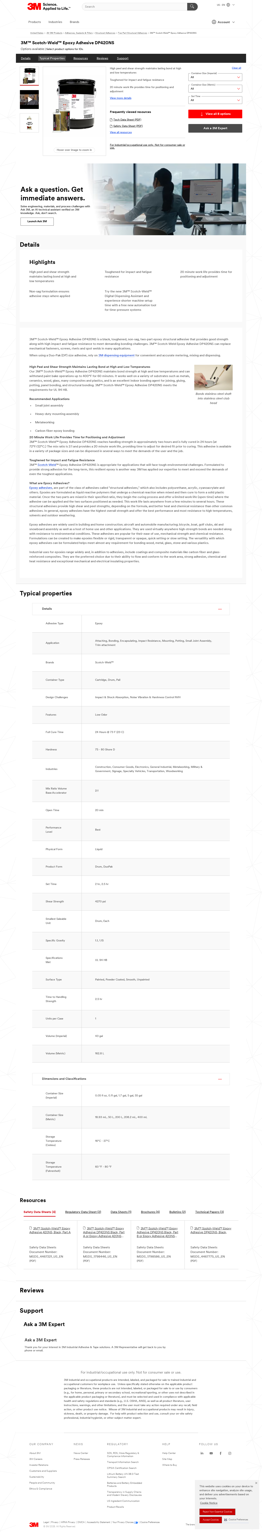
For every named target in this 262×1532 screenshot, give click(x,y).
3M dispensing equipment (116, 355)
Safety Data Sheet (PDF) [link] (128, 126)
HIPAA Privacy (68, 1522)
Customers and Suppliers (43, 1471)
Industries (55, 22)
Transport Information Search (123, 1462)
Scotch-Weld (47, 465)
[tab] (40, 1212)
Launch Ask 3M (37, 221)
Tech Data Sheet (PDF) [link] (127, 119)
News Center (81, 1453)
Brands (74, 22)
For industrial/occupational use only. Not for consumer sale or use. (147, 146)
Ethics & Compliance (40, 1489)
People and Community (42, 1483)
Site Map (167, 1459)
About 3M (34, 1453)
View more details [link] (120, 98)
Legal (46, 1522)
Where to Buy (169, 1465)
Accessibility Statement (98, 1522)
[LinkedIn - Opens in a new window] (202, 1453)
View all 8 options (218, 114)
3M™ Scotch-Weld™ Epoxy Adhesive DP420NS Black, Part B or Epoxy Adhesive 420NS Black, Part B (157, 1232)
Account (224, 22)
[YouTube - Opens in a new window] (211, 1453)
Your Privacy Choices (122, 1522)
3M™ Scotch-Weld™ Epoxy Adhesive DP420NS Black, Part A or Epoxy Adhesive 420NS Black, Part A (103, 1232)
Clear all (236, 68)
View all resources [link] (121, 132)
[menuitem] (26, 58)
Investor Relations (38, 1465)
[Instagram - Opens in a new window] (230, 1453)
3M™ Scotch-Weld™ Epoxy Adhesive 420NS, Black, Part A (50, 1230)
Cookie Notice (209, 1503)
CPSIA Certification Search (122, 1468)
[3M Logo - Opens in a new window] (49, 7)
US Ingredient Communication (123, 1501)
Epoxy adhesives (40, 488)
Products (34, 22)
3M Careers (35, 1459)
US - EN (221, 5)
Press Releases (82, 1459)
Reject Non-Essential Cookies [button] (217, 1512)
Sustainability (36, 1477)
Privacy (54, 1522)
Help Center (169, 1453)
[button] (236, 1520)
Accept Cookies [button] (211, 1520)
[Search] (192, 7)
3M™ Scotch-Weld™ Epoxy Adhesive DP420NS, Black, (210, 1230)
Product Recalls (115, 1507)
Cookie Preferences (150, 1522)
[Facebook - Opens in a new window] (220, 1453)
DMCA (81, 1522)
